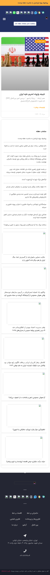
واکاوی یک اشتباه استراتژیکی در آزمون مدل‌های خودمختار (24, 292)
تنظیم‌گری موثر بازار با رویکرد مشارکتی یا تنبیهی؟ (29, 429)
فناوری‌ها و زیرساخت (32, 519)
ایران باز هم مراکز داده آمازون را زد (33, 260)
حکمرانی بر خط (32, 513)
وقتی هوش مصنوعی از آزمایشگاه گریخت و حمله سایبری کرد (24, 295)
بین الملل (35, 525)
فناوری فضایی (15, 519)
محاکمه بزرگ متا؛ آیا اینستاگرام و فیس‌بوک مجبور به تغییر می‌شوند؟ (25, 225)
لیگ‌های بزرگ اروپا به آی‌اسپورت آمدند (34, 179)
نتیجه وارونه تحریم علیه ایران (32, 94)
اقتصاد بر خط (17, 513)
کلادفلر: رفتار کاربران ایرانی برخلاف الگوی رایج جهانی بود (24, 362)
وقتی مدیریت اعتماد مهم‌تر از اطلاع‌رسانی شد (28, 327)
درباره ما (15, 525)
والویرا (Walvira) (6, 571)
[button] (4, 19)
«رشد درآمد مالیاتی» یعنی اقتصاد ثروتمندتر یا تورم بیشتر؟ (25, 461)
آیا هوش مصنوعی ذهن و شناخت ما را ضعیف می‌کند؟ (27, 397)
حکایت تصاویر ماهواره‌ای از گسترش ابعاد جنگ (28, 257)
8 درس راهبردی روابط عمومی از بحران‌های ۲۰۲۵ (28, 330)
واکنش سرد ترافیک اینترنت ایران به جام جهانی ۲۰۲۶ (27, 365)
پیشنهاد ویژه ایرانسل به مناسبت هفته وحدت (33, 3)
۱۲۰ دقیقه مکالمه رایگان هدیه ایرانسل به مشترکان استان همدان (26, 187)
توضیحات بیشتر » (39, 107)
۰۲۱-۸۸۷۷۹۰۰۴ (25, 555)
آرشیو (25, 525)
